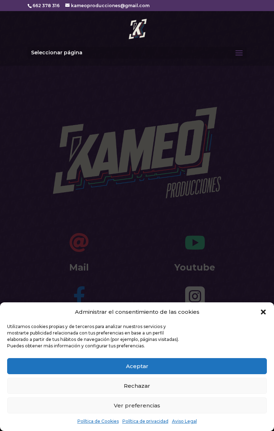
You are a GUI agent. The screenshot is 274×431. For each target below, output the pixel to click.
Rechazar (137, 385)
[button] (263, 312)
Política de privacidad (145, 421)
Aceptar (137, 366)
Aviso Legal (184, 421)
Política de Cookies (98, 421)
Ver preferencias (137, 405)
